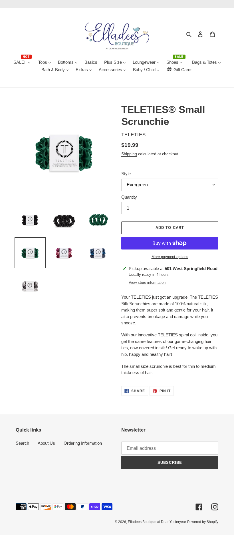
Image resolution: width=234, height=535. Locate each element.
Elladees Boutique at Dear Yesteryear (157, 522)
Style (126, 173)
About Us (46, 443)
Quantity (129, 197)
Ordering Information (83, 443)
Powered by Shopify (202, 522)
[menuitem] (22, 62)
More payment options (170, 257)
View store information (147, 282)
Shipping (129, 153)
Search (22, 443)
